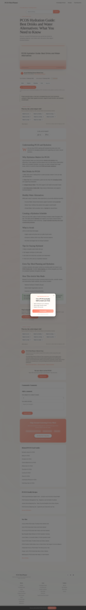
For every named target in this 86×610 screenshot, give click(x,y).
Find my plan (43, 311)
